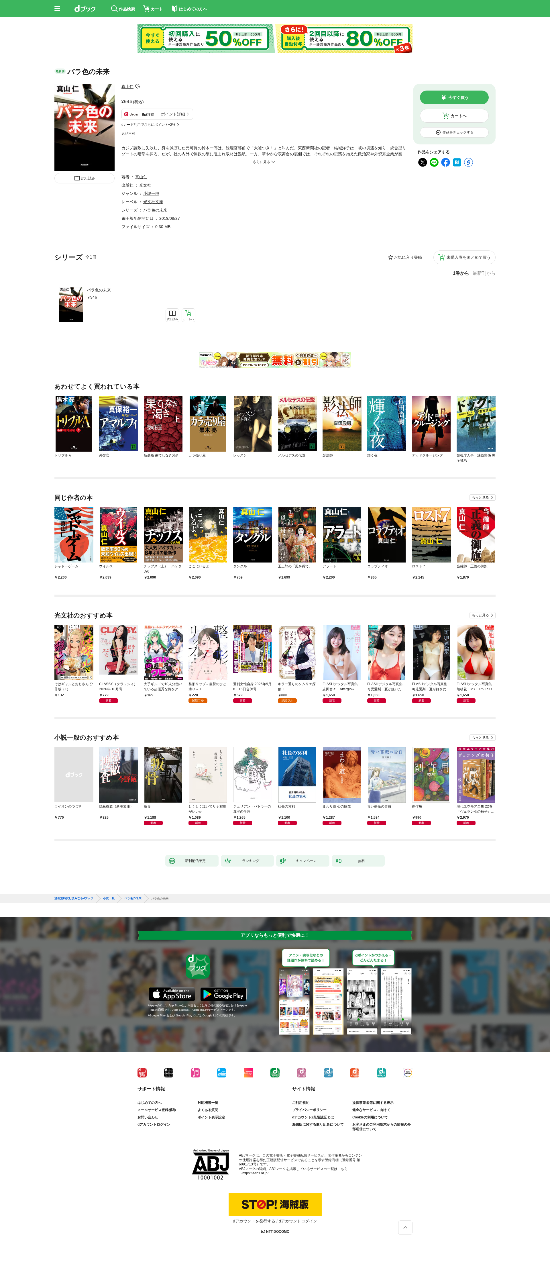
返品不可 (128, 134)
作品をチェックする (458, 132)
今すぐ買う (459, 97)
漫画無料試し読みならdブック (73, 898)
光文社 (145, 185)
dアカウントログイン (154, 1124)
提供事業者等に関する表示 (373, 1103)
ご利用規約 (300, 1103)
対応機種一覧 (208, 1103)
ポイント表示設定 (211, 1117)
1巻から (461, 273)
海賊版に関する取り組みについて (318, 1124)
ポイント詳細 (173, 114)
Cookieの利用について (370, 1117)
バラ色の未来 (99, 290)
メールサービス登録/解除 (157, 1110)
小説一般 (151, 193)
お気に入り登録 (408, 257)
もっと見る (480, 497)
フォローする (137, 86)
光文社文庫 (153, 201)
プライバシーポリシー (309, 1110)
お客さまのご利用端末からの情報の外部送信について (381, 1126)
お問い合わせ (148, 1117)
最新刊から (484, 273)
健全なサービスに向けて (371, 1110)
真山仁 (127, 86)
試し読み (88, 178)
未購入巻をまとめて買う (469, 257)
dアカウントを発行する (254, 1221)
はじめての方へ (150, 1103)
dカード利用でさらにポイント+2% (148, 125)
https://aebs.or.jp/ (255, 1173)
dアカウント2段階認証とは (313, 1117)
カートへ (459, 115)
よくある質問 (208, 1110)
